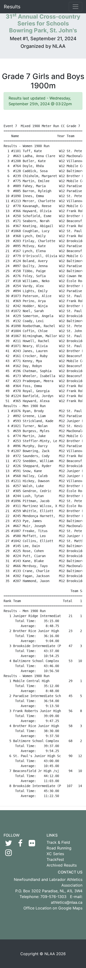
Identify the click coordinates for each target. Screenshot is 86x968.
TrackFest (55, 859)
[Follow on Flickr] (32, 844)
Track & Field (58, 842)
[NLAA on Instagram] (8, 854)
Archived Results (62, 865)
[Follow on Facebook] (20, 844)
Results (12, 7)
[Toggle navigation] (75, 6)
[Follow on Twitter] (8, 844)
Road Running (59, 848)
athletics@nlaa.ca (66, 902)
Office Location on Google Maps (52, 908)
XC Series (55, 853)
